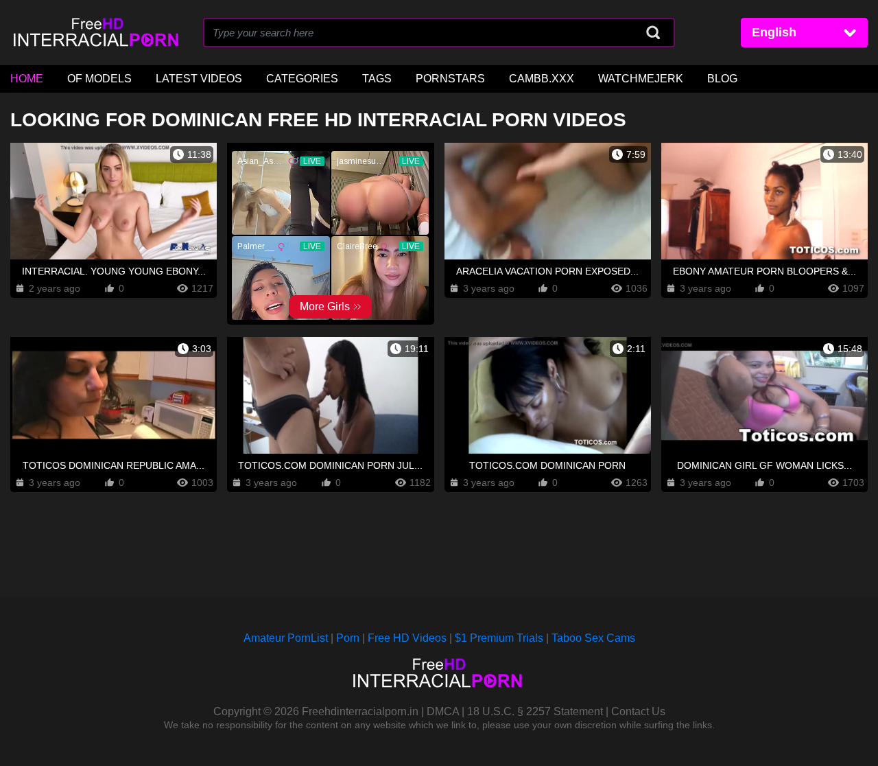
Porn (347, 638)
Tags (377, 78)
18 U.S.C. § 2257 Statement (535, 711)
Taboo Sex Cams (593, 638)
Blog (722, 78)
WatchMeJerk (640, 78)
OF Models (99, 78)
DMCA (443, 711)
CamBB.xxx (541, 78)
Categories (302, 78)
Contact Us (638, 711)
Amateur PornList (286, 638)
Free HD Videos (407, 638)
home (26, 78)
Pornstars (450, 78)
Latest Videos (199, 78)
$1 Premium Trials (499, 638)
